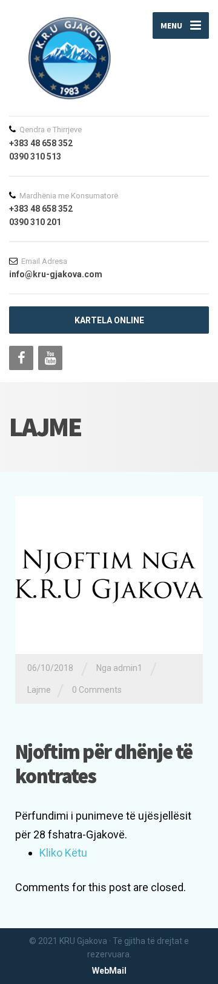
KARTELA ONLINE (109, 320)
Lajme (39, 690)
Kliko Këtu (63, 852)
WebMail (109, 971)
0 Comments (97, 690)
